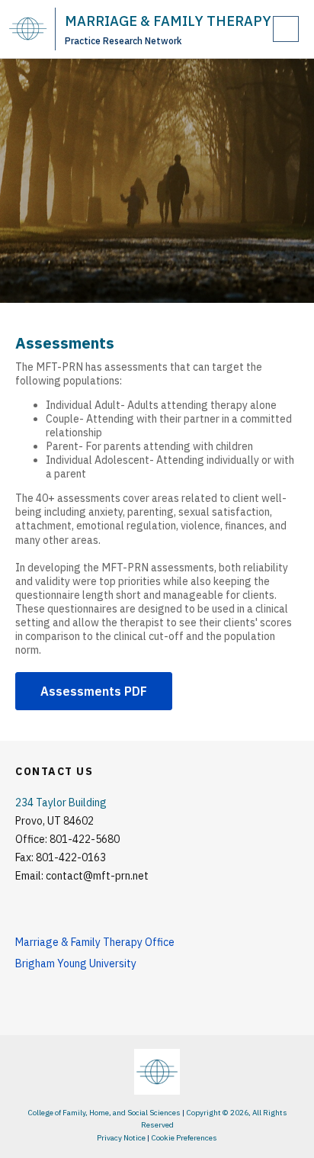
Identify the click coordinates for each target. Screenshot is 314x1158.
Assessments (64, 343)
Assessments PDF (93, 691)
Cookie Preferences (184, 1138)
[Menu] (286, 29)
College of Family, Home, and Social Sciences (104, 1113)
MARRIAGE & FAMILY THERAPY (168, 21)
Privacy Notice (121, 1138)
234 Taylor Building (61, 802)
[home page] (28, 29)
